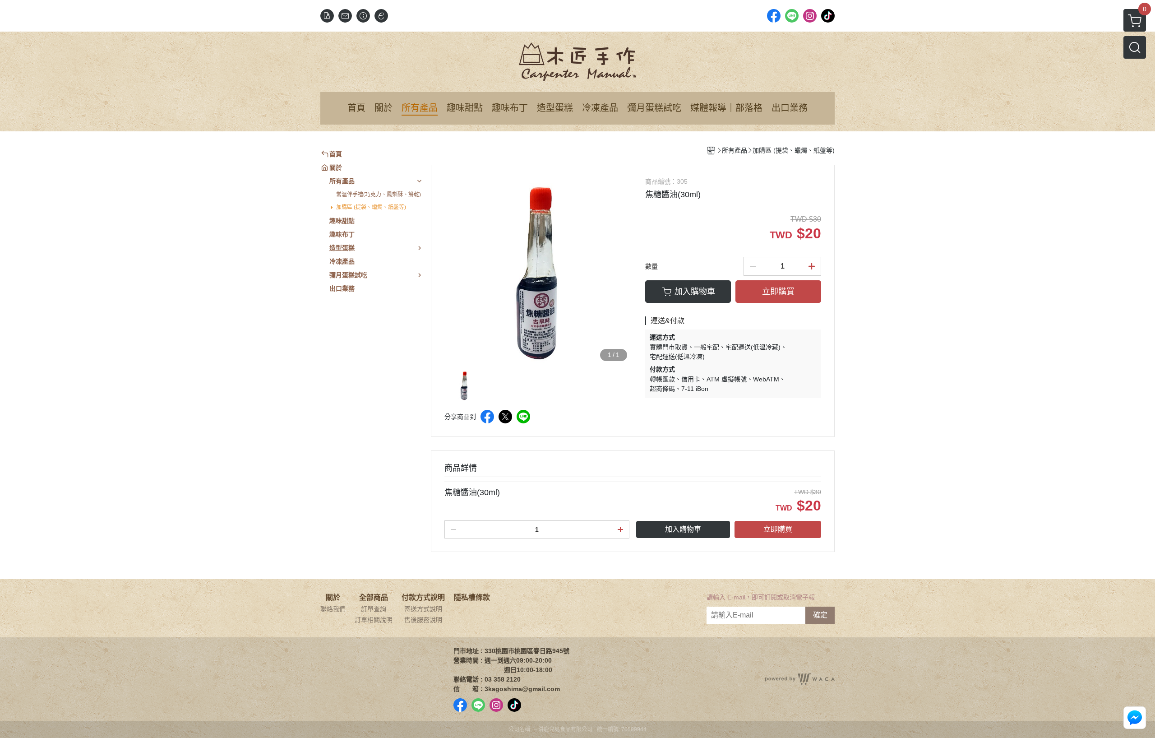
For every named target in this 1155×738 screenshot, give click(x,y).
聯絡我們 (333, 609)
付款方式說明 (423, 597)
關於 (333, 597)
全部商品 (373, 597)
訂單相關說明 (374, 620)
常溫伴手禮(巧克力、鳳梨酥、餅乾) (378, 194)
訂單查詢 (373, 609)
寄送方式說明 (423, 609)
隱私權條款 (472, 597)
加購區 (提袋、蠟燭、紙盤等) (371, 207)
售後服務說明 (423, 620)
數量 (651, 266)
